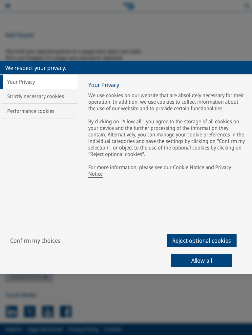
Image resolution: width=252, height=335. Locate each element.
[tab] (38, 82)
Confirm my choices (35, 240)
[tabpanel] (167, 130)
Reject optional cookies (201, 240)
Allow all (201, 260)
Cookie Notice (188, 167)
